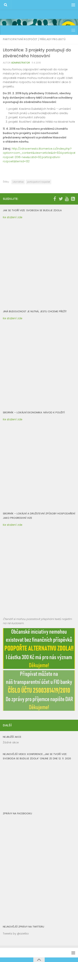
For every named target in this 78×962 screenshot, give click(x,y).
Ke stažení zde (12, 217)
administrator (20, 62)
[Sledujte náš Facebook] (54, 198)
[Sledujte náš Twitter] (60, 198)
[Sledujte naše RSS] (73, 198)
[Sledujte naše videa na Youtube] (67, 198)
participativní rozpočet (38, 181)
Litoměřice (18, 181)
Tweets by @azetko (16, 933)
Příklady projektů (53, 39)
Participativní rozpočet (20, 39)
